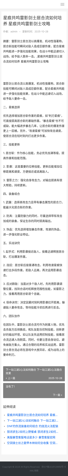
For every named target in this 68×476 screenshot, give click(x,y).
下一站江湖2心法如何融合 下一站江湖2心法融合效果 (33, 420)
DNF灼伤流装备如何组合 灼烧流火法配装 (32, 426)
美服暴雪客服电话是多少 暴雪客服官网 (31, 437)
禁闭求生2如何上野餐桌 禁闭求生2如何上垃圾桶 (33, 431)
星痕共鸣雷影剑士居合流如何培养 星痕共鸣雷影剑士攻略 (33, 415)
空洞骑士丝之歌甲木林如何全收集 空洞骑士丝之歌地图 (33, 443)
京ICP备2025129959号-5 (53, 466)
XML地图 (34, 470)
